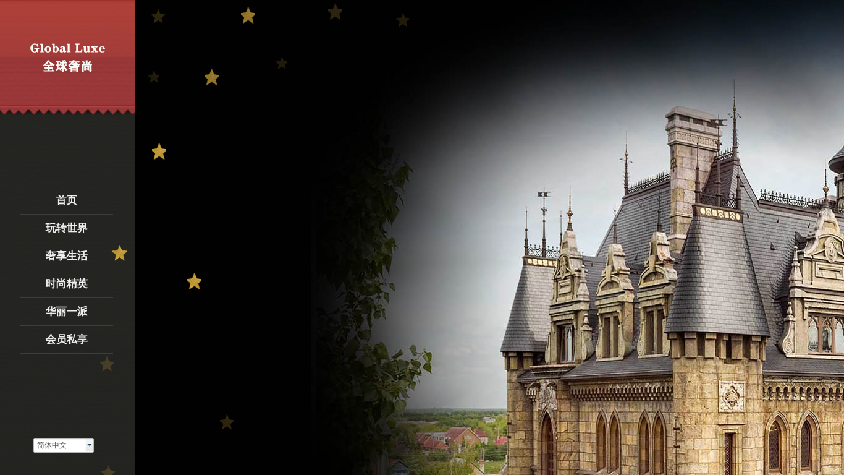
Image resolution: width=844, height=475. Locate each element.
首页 (66, 200)
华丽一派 (67, 311)
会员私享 (67, 339)
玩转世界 (67, 228)
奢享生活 (67, 256)
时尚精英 (67, 283)
